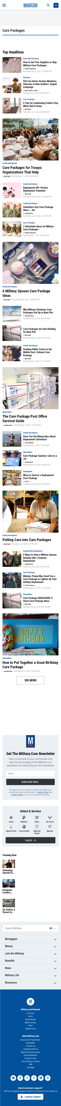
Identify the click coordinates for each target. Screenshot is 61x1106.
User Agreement (30, 1055)
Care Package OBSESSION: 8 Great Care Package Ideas (38, 599)
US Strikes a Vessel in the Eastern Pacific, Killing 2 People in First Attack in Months (9, 911)
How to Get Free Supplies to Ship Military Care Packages (40, 64)
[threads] (48, 1078)
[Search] (48, 5)
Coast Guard (30, 1019)
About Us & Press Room (30, 1040)
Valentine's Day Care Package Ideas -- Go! (38, 209)
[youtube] (13, 1078)
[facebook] (20, 1078)
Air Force (30, 1013)
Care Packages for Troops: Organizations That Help (22, 169)
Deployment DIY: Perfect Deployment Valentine (35, 189)
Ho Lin (27, 481)
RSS (30, 1064)
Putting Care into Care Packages (27, 540)
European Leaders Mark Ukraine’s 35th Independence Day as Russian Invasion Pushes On (8, 891)
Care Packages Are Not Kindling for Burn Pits (39, 330)
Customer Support (33, 1097)
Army (30, 1016)
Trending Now (9, 855)
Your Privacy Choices (30, 1061)
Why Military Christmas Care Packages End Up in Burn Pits (38, 311)
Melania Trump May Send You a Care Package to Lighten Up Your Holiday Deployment (40, 579)
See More (31, 680)
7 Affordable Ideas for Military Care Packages (38, 228)
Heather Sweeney (30, 69)
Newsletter (30, 1043)
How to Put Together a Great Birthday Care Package (30, 664)
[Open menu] (4, 5)
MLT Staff (28, 109)
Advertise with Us (30, 1049)
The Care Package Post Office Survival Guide (25, 418)
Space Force (30, 1029)
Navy (30, 1025)
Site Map (30, 1067)
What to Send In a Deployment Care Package (38, 477)
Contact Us (30, 1046)
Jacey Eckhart (29, 443)
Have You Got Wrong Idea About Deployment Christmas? (39, 438)
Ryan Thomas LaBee (31, 90)
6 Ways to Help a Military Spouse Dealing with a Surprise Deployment (40, 557)
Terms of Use (43, 792)
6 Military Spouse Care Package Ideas (26, 293)
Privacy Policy (17, 795)
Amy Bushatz (29, 213)
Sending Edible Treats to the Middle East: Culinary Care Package (37, 352)
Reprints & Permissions (30, 1052)
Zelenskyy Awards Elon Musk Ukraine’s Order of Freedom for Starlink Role (9, 871)
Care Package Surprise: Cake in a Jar (40, 457)
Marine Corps (30, 1022)
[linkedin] (41, 1078)
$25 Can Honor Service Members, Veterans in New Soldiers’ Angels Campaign (40, 84)
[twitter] (34, 1078)
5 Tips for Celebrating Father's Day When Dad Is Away (40, 104)
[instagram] (27, 1078)
